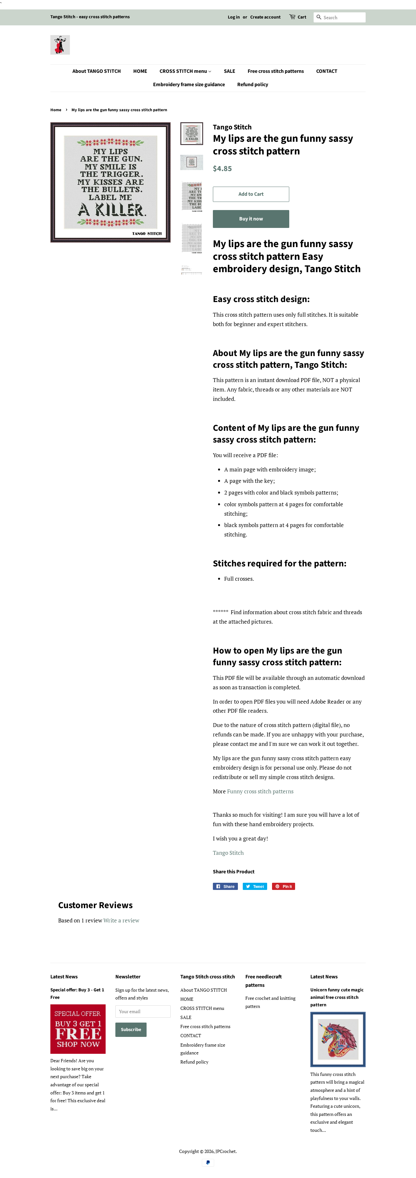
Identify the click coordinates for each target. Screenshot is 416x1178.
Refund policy (252, 84)
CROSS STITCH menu (184, 71)
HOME (140, 71)
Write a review (121, 920)
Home (55, 110)
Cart (302, 17)
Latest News (64, 976)
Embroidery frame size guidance (189, 84)
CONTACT (326, 71)
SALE (229, 71)
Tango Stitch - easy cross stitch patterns (90, 17)
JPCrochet (225, 1151)
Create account (265, 17)
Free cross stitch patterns (276, 71)
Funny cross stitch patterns (260, 791)
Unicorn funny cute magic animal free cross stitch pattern (337, 997)
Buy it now (251, 218)
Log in (234, 17)
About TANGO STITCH (96, 71)
